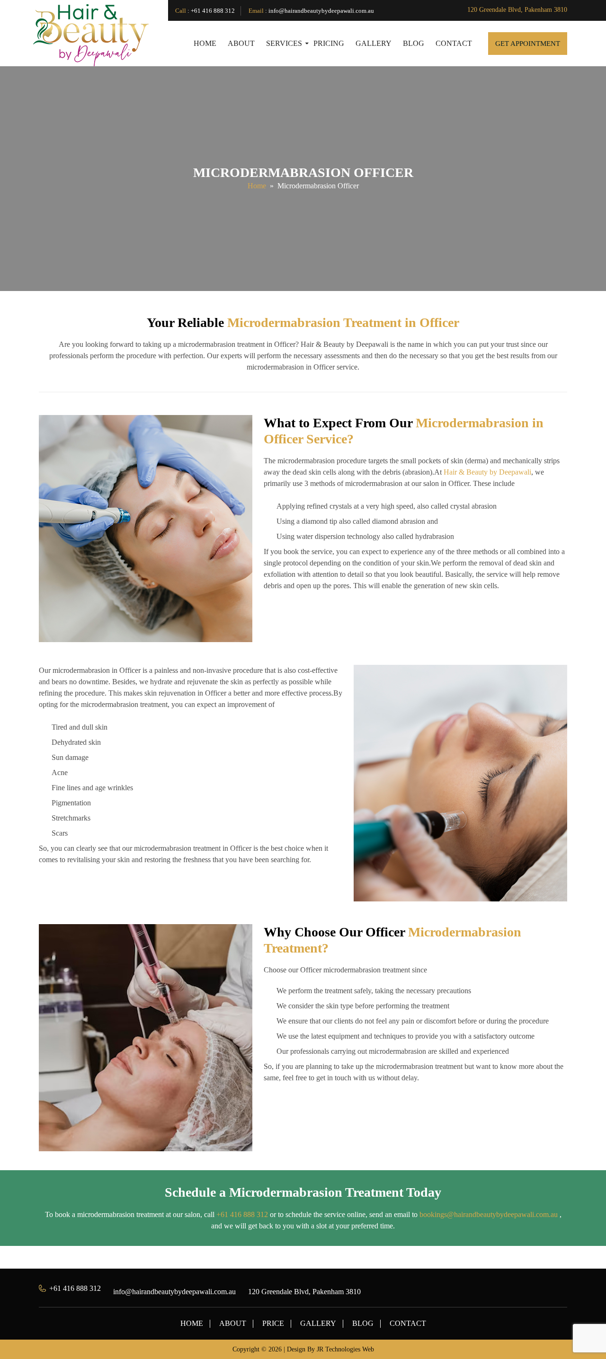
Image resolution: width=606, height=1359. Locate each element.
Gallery (374, 43)
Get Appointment (527, 43)
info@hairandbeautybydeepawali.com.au (321, 10)
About (241, 43)
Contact (454, 43)
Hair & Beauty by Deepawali (487, 472)
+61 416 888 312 (213, 10)
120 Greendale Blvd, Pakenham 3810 (517, 9)
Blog (413, 43)
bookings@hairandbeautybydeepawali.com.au (488, 1214)
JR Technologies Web (345, 1349)
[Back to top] (584, 1330)
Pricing (328, 43)
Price (273, 1323)
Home (205, 43)
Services (284, 43)
